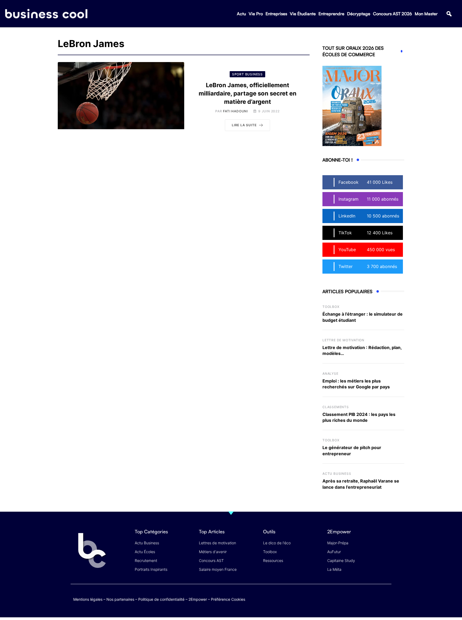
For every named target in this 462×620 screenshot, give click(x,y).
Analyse (330, 374)
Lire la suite (244, 125)
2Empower (197, 599)
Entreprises (276, 13)
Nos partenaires (120, 599)
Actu (241, 13)
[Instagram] (386, 598)
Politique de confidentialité (161, 599)
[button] (449, 13)
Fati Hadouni (235, 111)
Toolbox (331, 307)
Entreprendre (331, 13)
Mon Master (426, 13)
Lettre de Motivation (343, 340)
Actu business (336, 474)
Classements (335, 407)
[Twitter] (344, 598)
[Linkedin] (386, 602)
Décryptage (358, 13)
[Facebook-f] (355, 598)
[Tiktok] (376, 598)
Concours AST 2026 (392, 13)
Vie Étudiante (303, 13)
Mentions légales (87, 599)
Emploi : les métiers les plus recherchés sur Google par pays (356, 383)
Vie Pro (256, 13)
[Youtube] (365, 598)
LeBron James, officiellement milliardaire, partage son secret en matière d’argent (248, 93)
